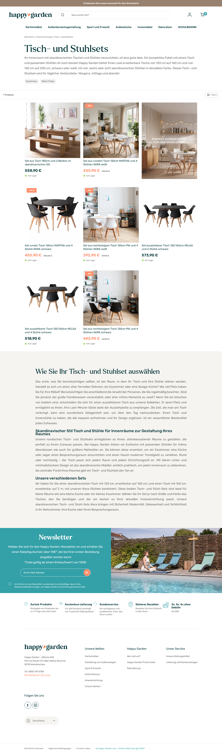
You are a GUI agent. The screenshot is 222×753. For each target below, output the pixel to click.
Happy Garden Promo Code (141, 662)
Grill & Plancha (92, 674)
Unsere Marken (92, 686)
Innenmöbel (145, 27)
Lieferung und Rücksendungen (182, 662)
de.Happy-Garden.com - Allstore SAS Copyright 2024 (120, 748)
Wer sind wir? (133, 656)
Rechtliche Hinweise (33, 748)
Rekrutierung (133, 668)
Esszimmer (31, 81)
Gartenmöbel (34, 27)
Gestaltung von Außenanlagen (100, 662)
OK (87, 572)
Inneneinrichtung (44, 37)
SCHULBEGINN (187, 27)
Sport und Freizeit (98, 27)
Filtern (214, 95)
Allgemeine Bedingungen (59, 748)
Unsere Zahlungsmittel (177, 656)
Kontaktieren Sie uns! (37, 675)
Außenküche (123, 27)
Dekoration (165, 27)
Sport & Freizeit (93, 668)
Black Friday (48, 81)
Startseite (29, 37)
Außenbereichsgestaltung (64, 27)
